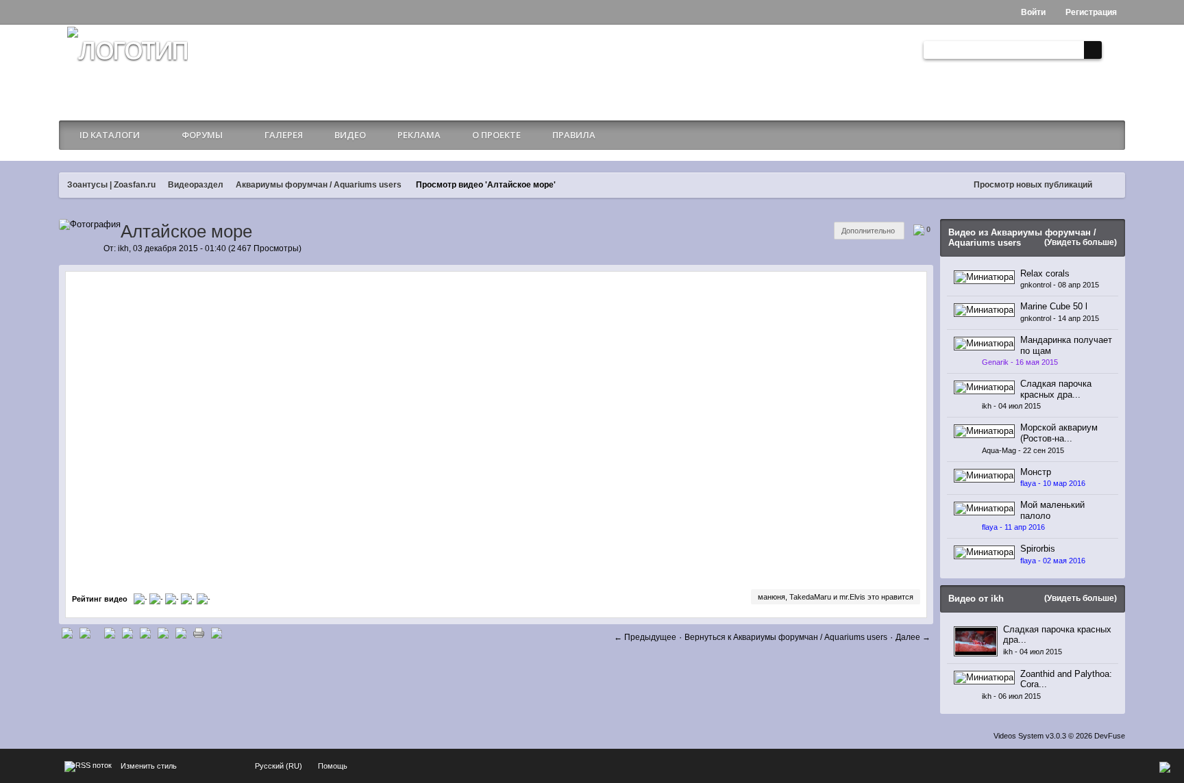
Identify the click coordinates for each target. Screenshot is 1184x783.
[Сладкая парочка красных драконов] (984, 387)
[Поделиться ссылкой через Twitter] (67, 632)
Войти (1032, 12)
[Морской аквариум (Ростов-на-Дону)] (984, 431)
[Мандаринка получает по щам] (984, 342)
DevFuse (1109, 736)
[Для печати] (198, 632)
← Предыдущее (645, 637)
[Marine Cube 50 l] (984, 310)
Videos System (1019, 736)
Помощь (332, 766)
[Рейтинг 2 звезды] (157, 599)
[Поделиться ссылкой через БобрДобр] (163, 632)
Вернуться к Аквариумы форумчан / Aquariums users (785, 637)
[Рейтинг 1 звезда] (141, 599)
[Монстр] (984, 475)
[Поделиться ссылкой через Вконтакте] (127, 632)
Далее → (913, 637)
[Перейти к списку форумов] (127, 66)
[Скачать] (216, 632)
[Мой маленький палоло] (984, 508)
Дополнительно (869, 231)
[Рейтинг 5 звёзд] (203, 599)
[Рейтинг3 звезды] (173, 599)
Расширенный (1113, 50)
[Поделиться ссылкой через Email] (180, 632)
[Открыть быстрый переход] (1111, 185)
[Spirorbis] (984, 552)
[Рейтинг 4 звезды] (189, 599)
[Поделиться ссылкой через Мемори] (145, 632)
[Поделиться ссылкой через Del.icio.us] (109, 632)
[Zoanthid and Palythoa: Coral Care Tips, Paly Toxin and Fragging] (984, 676)
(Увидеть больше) (1080, 242)
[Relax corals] (984, 276)
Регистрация (1090, 12)
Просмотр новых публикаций (1033, 185)
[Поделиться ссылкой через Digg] (84, 632)
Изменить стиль (149, 766)
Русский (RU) (278, 766)
